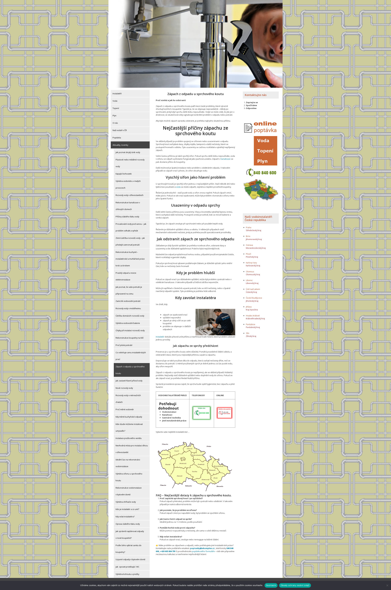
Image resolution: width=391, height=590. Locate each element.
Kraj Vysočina (252, 309)
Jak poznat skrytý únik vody (128, 152)
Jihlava (249, 306)
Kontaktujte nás (256, 95)
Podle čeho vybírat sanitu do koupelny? (128, 548)
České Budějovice (254, 297)
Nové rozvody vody (124, 388)
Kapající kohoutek (124, 173)
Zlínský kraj (251, 336)
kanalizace (225, 158)
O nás (115, 123)
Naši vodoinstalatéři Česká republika (258, 218)
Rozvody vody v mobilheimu (128, 308)
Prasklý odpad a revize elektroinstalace (126, 276)
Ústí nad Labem (253, 289)
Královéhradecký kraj (255, 318)
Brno (248, 236)
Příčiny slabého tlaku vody (127, 216)
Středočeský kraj (253, 230)
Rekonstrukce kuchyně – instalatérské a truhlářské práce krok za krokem (130, 259)
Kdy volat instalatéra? (125, 516)
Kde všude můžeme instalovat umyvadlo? (129, 427)
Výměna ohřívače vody (126, 501)
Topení (116, 108)
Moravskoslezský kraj (256, 248)
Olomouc (250, 271)
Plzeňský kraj (252, 256)
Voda (115, 100)
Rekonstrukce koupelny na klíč (130, 337)
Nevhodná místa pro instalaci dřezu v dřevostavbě (132, 449)
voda (178, 186)
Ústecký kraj (251, 292)
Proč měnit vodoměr (125, 409)
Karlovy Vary (251, 262)
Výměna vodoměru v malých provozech (128, 184)
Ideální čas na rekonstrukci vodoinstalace (128, 463)
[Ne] (387, 585)
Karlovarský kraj (253, 265)
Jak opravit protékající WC (127, 566)
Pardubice (250, 324)
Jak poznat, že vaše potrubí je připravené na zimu (129, 290)
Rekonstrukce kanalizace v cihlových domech (128, 206)
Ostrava (249, 245)
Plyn (114, 115)
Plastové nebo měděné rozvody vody (130, 163)
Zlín (247, 333)
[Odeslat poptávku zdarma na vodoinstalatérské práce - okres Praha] (224, 412)
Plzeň (248, 254)
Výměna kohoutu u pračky (127, 574)
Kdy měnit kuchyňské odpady (129, 416)
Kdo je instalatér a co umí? (127, 509)
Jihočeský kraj (252, 301)
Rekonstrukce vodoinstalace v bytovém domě (129, 491)
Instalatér (160, 336)
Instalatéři (117, 93)
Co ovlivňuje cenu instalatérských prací (131, 356)
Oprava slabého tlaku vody (128, 524)
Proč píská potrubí (124, 345)
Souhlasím (271, 585)
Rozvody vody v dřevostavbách (129, 195)
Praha (248, 227)
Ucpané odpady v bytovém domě (130, 559)
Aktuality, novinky (120, 145)
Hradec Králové (253, 315)
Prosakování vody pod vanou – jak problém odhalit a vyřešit (131, 227)
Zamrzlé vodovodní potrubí (128, 301)
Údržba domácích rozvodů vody (130, 315)
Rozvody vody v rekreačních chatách (128, 398)
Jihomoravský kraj (254, 239)
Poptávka (117, 137)
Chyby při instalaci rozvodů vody (130, 330)
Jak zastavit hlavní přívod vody (129, 380)
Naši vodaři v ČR (120, 130)
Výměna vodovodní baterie (128, 323)
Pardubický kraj (253, 327)
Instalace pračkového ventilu (129, 438)
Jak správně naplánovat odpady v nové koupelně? (130, 534)
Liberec (249, 280)
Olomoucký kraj (253, 274)
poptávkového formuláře (203, 551)
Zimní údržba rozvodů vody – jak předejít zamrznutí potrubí (130, 241)
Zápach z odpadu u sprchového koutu (130, 370)
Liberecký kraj (252, 283)
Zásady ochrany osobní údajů (295, 585)
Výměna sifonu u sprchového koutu (129, 477)
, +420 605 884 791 (167, 551)
